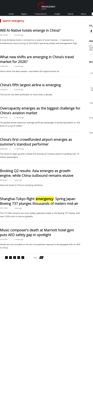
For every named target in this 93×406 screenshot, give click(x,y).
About (83, 14)
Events (70, 14)
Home (11, 14)
